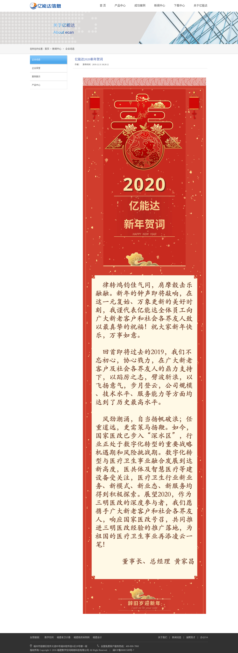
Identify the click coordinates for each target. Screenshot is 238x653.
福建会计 (97, 637)
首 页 (103, 5)
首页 (47, 49)
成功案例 (139, 5)
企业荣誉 (36, 68)
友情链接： (35, 637)
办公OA (204, 637)
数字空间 (49, 637)
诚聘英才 (190, 637)
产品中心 (120, 5)
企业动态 (69, 49)
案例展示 (36, 76)
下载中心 (179, 5)
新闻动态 (176, 637)
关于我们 (162, 637)
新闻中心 (159, 5)
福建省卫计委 (63, 637)
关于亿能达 (200, 5)
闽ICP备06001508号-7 (123, 650)
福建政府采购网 (82, 637)
